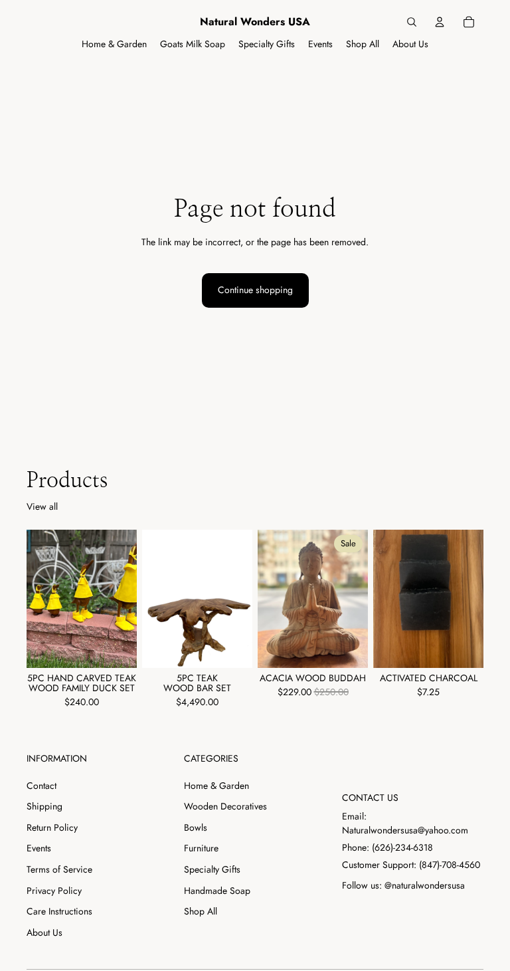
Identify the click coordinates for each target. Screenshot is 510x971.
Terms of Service (59, 869)
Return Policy (52, 827)
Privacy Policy (54, 890)
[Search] (411, 22)
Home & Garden (216, 785)
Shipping (44, 806)
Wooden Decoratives (225, 806)
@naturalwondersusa (424, 885)
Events (39, 848)
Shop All (200, 911)
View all (42, 506)
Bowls (195, 827)
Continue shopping (255, 289)
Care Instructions (59, 911)
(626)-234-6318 (402, 847)
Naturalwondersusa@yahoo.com (405, 830)
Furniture (201, 848)
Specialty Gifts (212, 869)
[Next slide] (122, 598)
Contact (41, 785)
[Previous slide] (41, 598)
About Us (44, 932)
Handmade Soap (217, 890)
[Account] (439, 22)
